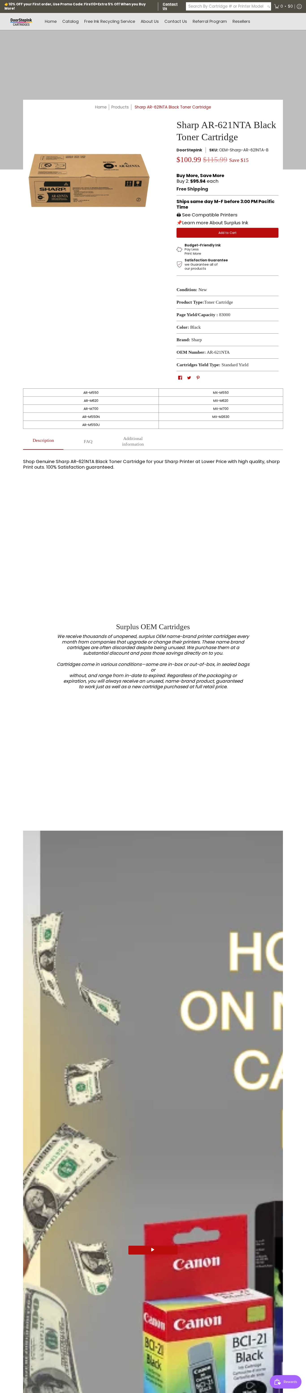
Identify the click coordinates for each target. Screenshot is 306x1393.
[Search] (268, 6)
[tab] (43, 442)
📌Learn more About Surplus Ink (212, 223)
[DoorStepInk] (21, 21)
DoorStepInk (189, 150)
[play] (153, 1250)
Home (101, 107)
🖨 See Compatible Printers (207, 215)
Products (120, 107)
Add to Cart (227, 233)
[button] (283, 6)
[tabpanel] (153, 463)
